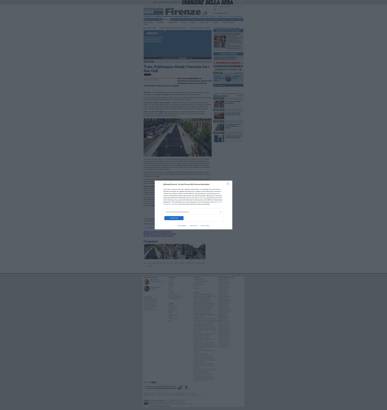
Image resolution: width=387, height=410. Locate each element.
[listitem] (193, 212)
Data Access (193, 225)
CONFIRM (174, 218)
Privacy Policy (205, 225)
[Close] (228, 184)
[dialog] (193, 205)
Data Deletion (182, 225)
